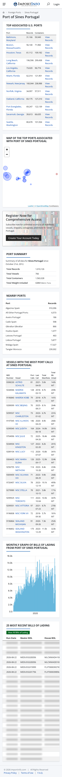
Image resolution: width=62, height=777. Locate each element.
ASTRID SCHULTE (19, 384)
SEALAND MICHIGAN (20, 523)
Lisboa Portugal (13, 340)
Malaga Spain (12, 344)
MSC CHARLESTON (21, 415)
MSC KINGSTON (20, 445)
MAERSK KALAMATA (20, 391)
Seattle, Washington (12, 124)
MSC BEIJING (21, 405)
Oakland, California (15, 98)
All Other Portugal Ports (17, 312)
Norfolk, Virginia (13, 91)
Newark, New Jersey (15, 83)
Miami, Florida (13, 75)
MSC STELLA (21, 490)
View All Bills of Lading (18, 632)
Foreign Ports (14, 12)
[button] (6, 149)
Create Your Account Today (23, 238)
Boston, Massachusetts (13, 46)
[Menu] (4, 4)
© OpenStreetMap (42, 206)
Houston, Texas (13, 52)
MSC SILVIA (20, 482)
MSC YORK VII (21, 513)
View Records (49, 39)
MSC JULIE (20, 436)
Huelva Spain (12, 330)
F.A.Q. (40, 772)
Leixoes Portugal (13, 335)
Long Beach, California (12, 62)
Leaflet (30, 206)
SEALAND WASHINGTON (22, 530)
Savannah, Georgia (15, 114)
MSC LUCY (20, 451)
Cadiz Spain (11, 321)
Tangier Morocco (14, 349)
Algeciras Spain (13, 308)
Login (57, 4)
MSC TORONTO (20, 499)
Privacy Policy (10, 772)
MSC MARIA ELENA (21, 461)
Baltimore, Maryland (11, 39)
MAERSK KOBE (22, 397)
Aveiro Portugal (13, 317)
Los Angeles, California (12, 70)
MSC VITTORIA (22, 505)
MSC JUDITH (21, 428)
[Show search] (48, 4)
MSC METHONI (20, 469)
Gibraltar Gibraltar (14, 326)
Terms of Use (27, 772)
